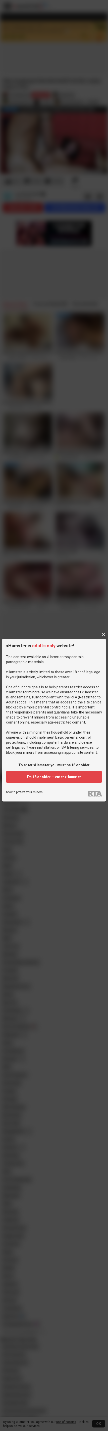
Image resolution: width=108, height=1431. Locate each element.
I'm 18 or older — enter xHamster (54, 777)
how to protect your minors (24, 792)
